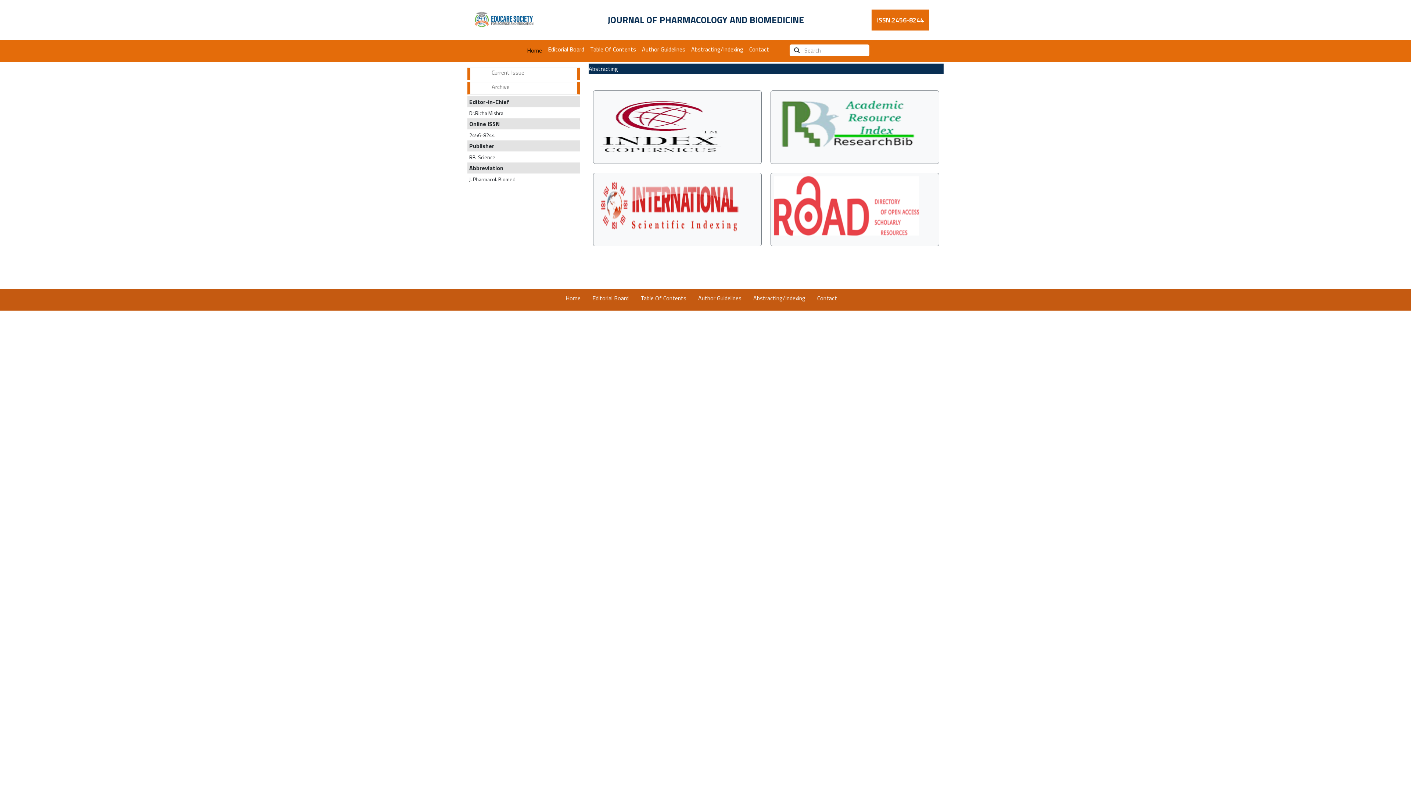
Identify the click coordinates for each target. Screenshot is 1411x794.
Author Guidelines (663, 49)
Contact (759, 49)
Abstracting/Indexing (717, 49)
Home (534, 50)
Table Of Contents (613, 49)
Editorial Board (566, 49)
